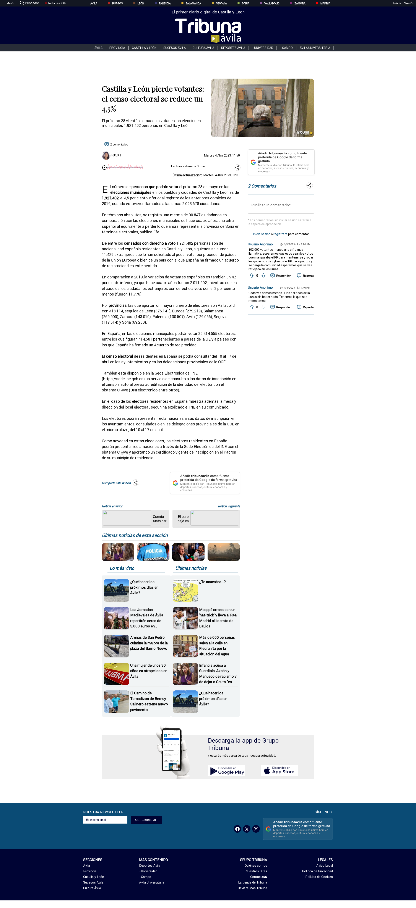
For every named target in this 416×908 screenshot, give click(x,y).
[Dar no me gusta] (263, 275)
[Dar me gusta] (251, 275)
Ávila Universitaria (315, 48)
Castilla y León (144, 48)
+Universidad (262, 48)
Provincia (117, 48)
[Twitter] (246, 829)
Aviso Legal (324, 866)
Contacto (257, 877)
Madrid (325, 3)
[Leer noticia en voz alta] (104, 168)
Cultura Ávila (203, 48)
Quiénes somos (256, 866)
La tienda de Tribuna (252, 882)
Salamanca (193, 3)
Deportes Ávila (233, 48)
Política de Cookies (319, 877)
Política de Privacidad (317, 871)
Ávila (93, 3)
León (141, 3)
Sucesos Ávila (174, 48)
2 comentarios (119, 144)
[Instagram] (256, 829)
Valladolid (272, 3)
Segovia (221, 3)
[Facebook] (237, 829)
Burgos (117, 3)
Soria (245, 3)
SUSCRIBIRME (146, 820)
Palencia (165, 3)
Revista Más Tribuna (252, 888)
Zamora (300, 3)
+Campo (286, 48)
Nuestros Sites (256, 871)
